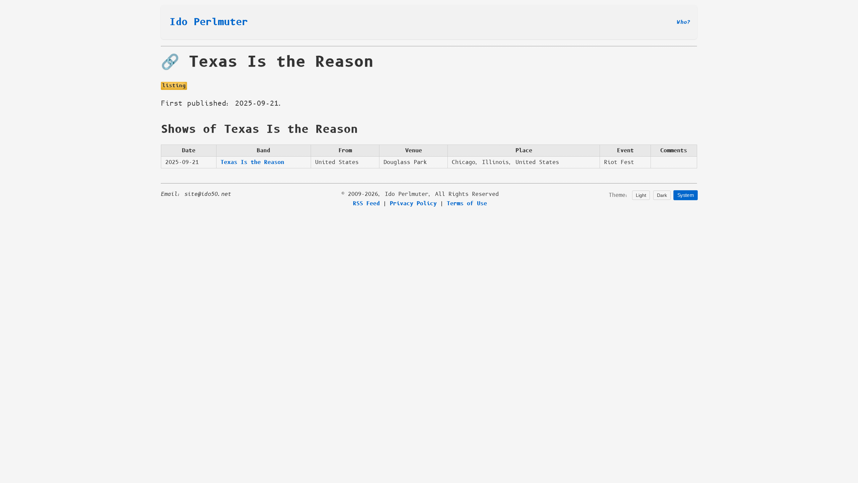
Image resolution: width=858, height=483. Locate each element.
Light (641, 195)
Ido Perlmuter (209, 22)
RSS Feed (366, 203)
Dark (662, 195)
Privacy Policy (413, 203)
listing (174, 85)
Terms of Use (467, 203)
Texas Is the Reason (252, 162)
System (685, 195)
